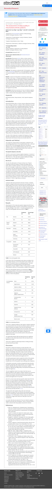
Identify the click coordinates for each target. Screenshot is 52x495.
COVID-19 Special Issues (42, 111)
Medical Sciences (43, 234)
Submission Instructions (6, 477)
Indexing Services (42, 104)
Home (5, 473)
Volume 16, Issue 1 (43, 194)
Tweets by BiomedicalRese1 (42, 210)
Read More (43, 178)
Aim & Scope (42, 64)
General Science (43, 225)
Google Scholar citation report (41, 116)
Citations (43, 68)
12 (21, 388)
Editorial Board (42, 48)
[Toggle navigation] (47, 3)
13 (12, 395)
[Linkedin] (42, 473)
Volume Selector (42, 99)
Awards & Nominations (43, 25)
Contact (5, 483)
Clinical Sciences (43, 221)
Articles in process (42, 90)
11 (20, 388)
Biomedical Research (25, 54)
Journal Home (42, 45)
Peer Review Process (43, 72)
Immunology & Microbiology (42, 231)
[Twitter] (39, 473)
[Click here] (43, 133)
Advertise (43, 108)
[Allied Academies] (11, 3)
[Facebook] (36, 473)
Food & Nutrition (43, 223)
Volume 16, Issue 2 (43, 192)
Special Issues (42, 94)
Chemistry (42, 217)
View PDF (43, 28)
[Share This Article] (41, 39)
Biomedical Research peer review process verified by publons (43, 143)
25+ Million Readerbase (44, 21)
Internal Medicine (16, 33)
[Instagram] (39, 476)
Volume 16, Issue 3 (43, 191)
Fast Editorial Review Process (43, 59)
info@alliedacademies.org (32, 478)
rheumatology (11, 71)
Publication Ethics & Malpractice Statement (42, 79)
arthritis (19, 58)
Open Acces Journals (8, 474)
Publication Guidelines (6, 480)
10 (29, 385)
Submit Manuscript (42, 85)
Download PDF (43, 30)
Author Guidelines (42, 53)
